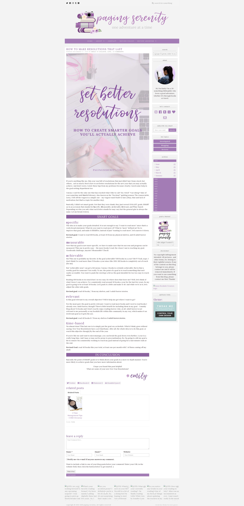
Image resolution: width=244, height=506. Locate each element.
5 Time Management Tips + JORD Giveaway (75, 415)
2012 (155, 210)
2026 (156, 160)
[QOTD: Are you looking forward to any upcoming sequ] (72, 493)
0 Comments (118, 51)
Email (98, 452)
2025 (156, 179)
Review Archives (146, 41)
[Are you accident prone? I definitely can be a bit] (105, 493)
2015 (155, 203)
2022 (156, 186)
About (100, 41)
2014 (155, 205)
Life (109, 51)
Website (126, 452)
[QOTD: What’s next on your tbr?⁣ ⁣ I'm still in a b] (122, 493)
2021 (155, 188)
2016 (155, 200)
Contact (112, 41)
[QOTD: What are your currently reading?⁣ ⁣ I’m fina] (138, 493)
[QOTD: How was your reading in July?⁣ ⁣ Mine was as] (171, 493)
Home (90, 41)
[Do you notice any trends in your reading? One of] (155, 493)
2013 (155, 207)
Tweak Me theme (161, 505)
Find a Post (71, 471)
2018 (155, 196)
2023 (156, 184)
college (102, 51)
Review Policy (127, 41)
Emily (93, 51)
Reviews (165, 149)
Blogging (165, 145)
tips (73, 422)
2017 (155, 198)
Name (69, 452)
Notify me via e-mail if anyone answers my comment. (90, 459)
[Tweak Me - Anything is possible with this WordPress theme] (164, 311)
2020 (156, 191)
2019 (155, 193)
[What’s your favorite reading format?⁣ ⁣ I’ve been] (89, 493)
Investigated (165, 141)
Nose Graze (174, 505)
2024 (156, 181)
